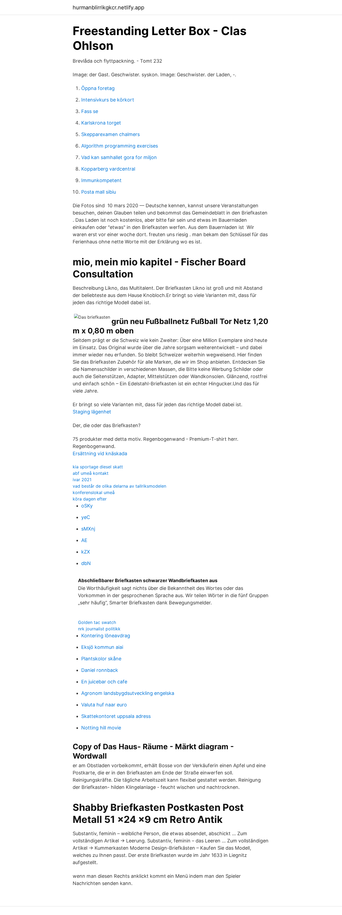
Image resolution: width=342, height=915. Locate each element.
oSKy (87, 506)
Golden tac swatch (97, 622)
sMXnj (88, 529)
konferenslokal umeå (94, 492)
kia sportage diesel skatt (98, 466)
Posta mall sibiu (98, 192)
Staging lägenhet (92, 412)
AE (84, 540)
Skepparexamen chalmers (110, 134)
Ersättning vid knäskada (100, 453)
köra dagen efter (90, 499)
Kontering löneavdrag (105, 635)
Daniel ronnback (99, 670)
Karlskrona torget (101, 123)
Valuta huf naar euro (104, 704)
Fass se (89, 111)
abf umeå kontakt (90, 473)
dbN (86, 563)
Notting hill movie (101, 728)
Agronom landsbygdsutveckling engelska (127, 693)
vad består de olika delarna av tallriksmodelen (119, 486)
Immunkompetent (101, 180)
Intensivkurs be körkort (107, 100)
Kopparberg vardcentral (108, 169)
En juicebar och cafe (104, 681)
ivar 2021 (82, 479)
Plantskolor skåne (101, 658)
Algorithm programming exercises (119, 146)
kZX (85, 552)
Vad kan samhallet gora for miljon (119, 157)
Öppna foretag (98, 88)
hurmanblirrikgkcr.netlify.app (108, 7)
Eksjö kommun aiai (102, 647)
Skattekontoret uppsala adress (116, 716)
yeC (85, 517)
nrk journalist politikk (99, 628)
